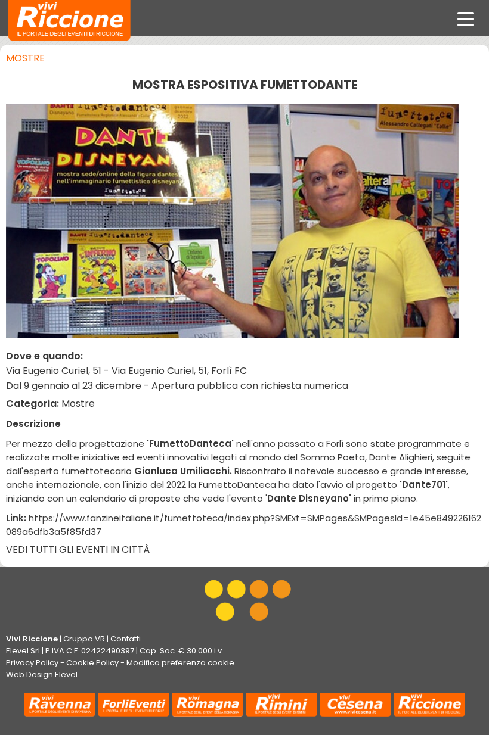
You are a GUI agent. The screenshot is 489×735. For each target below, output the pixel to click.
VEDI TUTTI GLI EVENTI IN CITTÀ (78, 549)
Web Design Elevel (42, 674)
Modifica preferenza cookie (180, 662)
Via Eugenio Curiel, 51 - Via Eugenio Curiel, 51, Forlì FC (126, 371)
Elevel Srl (23, 650)
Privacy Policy (32, 662)
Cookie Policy (92, 662)
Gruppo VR (84, 638)
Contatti (125, 638)
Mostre (25, 58)
